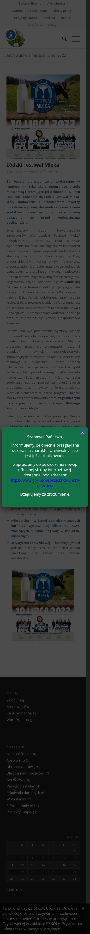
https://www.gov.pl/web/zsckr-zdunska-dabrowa (45, 483)
